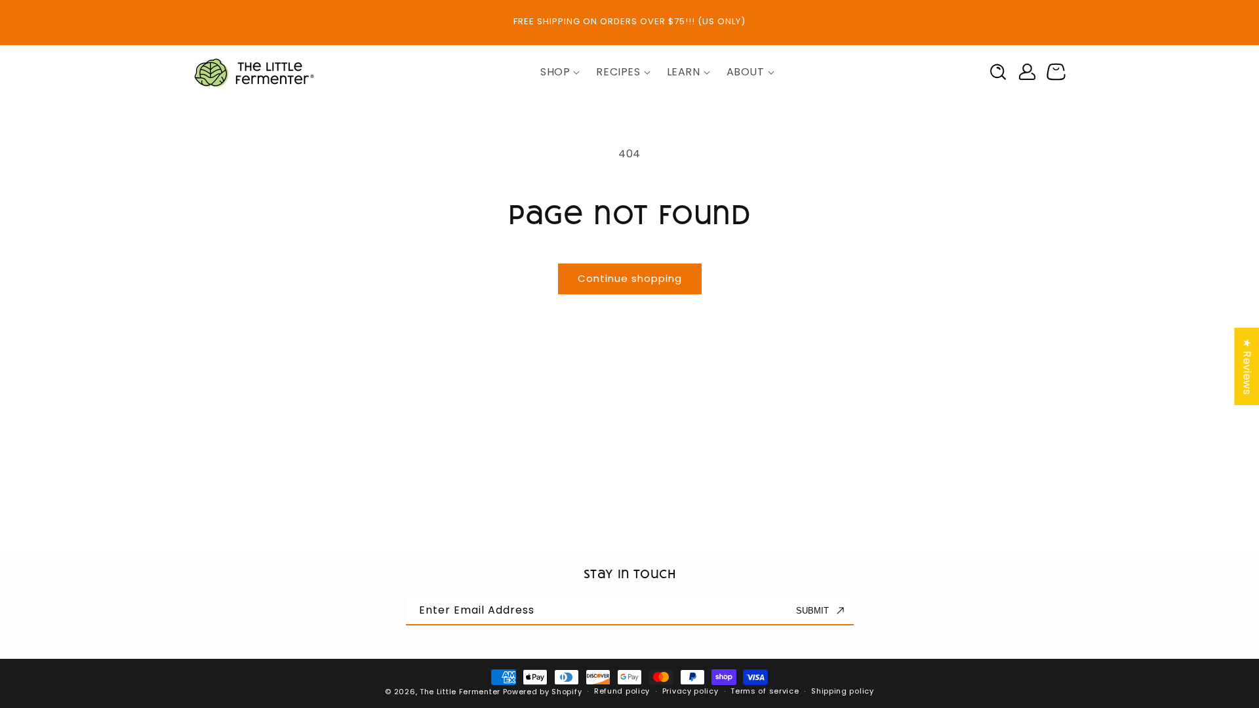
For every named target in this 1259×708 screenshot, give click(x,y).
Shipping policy (842, 691)
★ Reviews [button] (1246, 366)
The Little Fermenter (460, 691)
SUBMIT (812, 611)
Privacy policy (690, 691)
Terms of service (764, 691)
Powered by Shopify (542, 691)
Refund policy (622, 691)
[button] (555, 72)
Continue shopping (630, 278)
